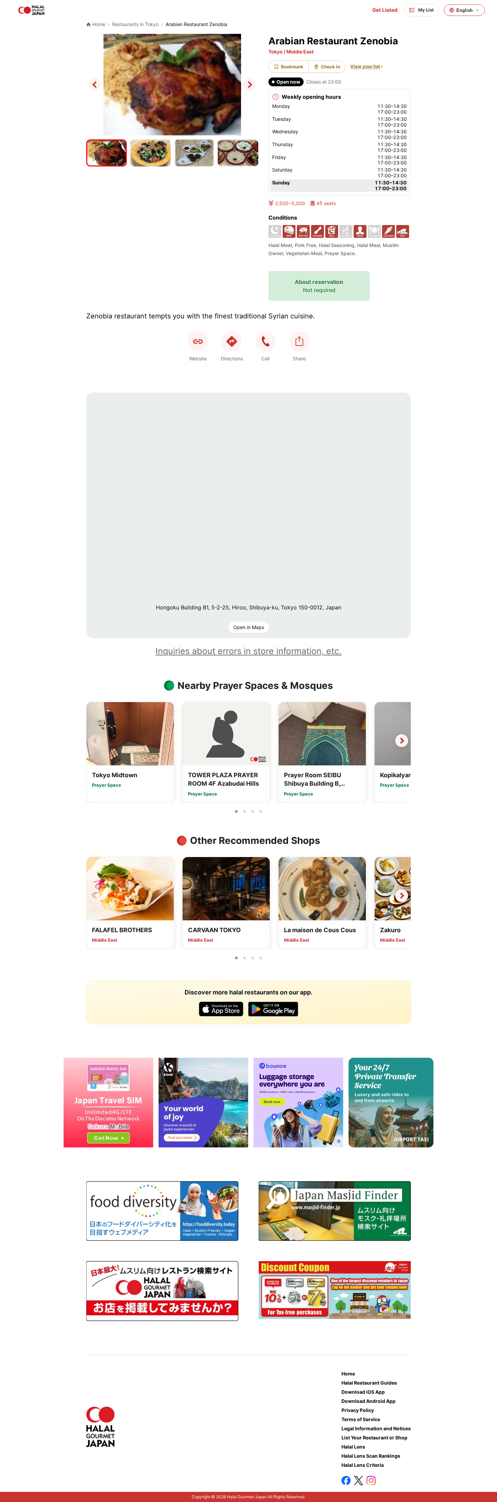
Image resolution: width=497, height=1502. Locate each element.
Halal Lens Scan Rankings (370, 1456)
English (464, 10)
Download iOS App (363, 1392)
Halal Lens (353, 1447)
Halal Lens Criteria (362, 1465)
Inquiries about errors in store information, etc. (248, 651)
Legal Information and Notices (376, 1428)
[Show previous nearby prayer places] (95, 740)
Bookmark (292, 66)
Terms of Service (360, 1419)
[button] (265, 341)
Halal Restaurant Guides (369, 1383)
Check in (330, 66)
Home (348, 1373)
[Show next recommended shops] (401, 895)
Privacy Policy (357, 1410)
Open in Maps (248, 627)
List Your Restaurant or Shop (374, 1437)
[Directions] (231, 341)
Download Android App (368, 1401)
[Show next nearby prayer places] (401, 740)
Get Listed (385, 10)
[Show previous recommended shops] (95, 895)
